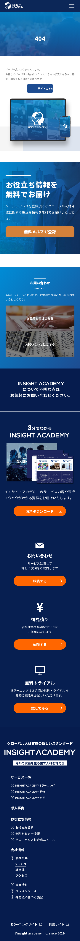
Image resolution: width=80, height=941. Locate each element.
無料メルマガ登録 (40, 231)
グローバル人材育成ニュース (35, 839)
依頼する (40, 644)
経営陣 (20, 870)
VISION (20, 864)
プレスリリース (26, 891)
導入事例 (17, 807)
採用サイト (56, 924)
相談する (40, 580)
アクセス (21, 876)
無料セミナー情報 (27, 833)
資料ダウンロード (40, 511)
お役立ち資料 (24, 827)
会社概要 (21, 858)
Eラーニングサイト (24, 924)
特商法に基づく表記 (29, 897)
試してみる (39, 708)
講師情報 (21, 884)
